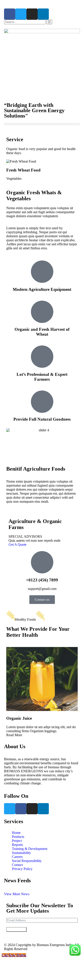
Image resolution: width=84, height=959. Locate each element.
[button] (42, 124)
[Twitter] (20, 14)
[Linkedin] (43, 14)
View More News (16, 894)
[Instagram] (32, 14)
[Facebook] (9, 14)
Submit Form (16, 929)
